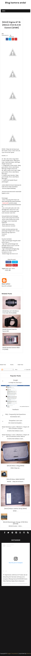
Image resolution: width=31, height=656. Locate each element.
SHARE (8, 262)
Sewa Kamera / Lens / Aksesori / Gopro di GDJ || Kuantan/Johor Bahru (15, 435)
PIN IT (15, 265)
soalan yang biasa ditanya (12, 217)
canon (13, 268)
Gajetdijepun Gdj (15, 583)
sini (17, 253)
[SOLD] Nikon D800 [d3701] (15, 479)
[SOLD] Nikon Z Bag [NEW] (15, 466)
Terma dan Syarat (9, 152)
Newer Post (3, 364)
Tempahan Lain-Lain (15, 420)
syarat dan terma (10, 224)
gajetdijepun (9, 247)
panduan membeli (10, 226)
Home (11, 364)
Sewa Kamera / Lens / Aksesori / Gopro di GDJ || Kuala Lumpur (15, 427)
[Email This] (5, 270)
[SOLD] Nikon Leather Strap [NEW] (15, 508)
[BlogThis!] (7, 270)
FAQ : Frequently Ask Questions (15, 414)
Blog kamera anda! (15, 2)
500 (3, 33)
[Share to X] (8, 270)
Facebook (4, 234)
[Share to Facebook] (10, 270)
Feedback (15, 409)
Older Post (20, 364)
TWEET (15, 262)
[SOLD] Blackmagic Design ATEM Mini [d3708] (15, 523)
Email (3, 235)
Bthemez (28, 653)
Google (15, 380)
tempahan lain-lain (7, 252)
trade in (7, 242)
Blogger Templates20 (12, 653)
